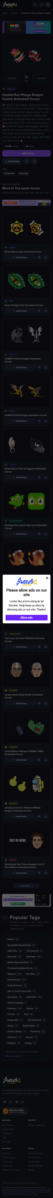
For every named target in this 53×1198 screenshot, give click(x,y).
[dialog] (26, 599)
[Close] (47, 578)
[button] (27, 617)
